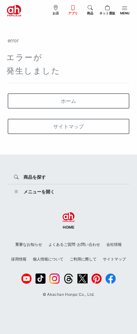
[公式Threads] (68, 278)
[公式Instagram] (54, 278)
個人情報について (48, 259)
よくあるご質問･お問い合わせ (74, 244)
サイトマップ (68, 126)
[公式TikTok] (40, 278)
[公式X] (82, 278)
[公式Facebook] (110, 278)
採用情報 (18, 259)
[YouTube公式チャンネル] (26, 278)
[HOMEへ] (14, 10)
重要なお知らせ (28, 244)
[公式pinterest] (96, 278)
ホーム (68, 101)
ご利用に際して (83, 259)
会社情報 (114, 244)
